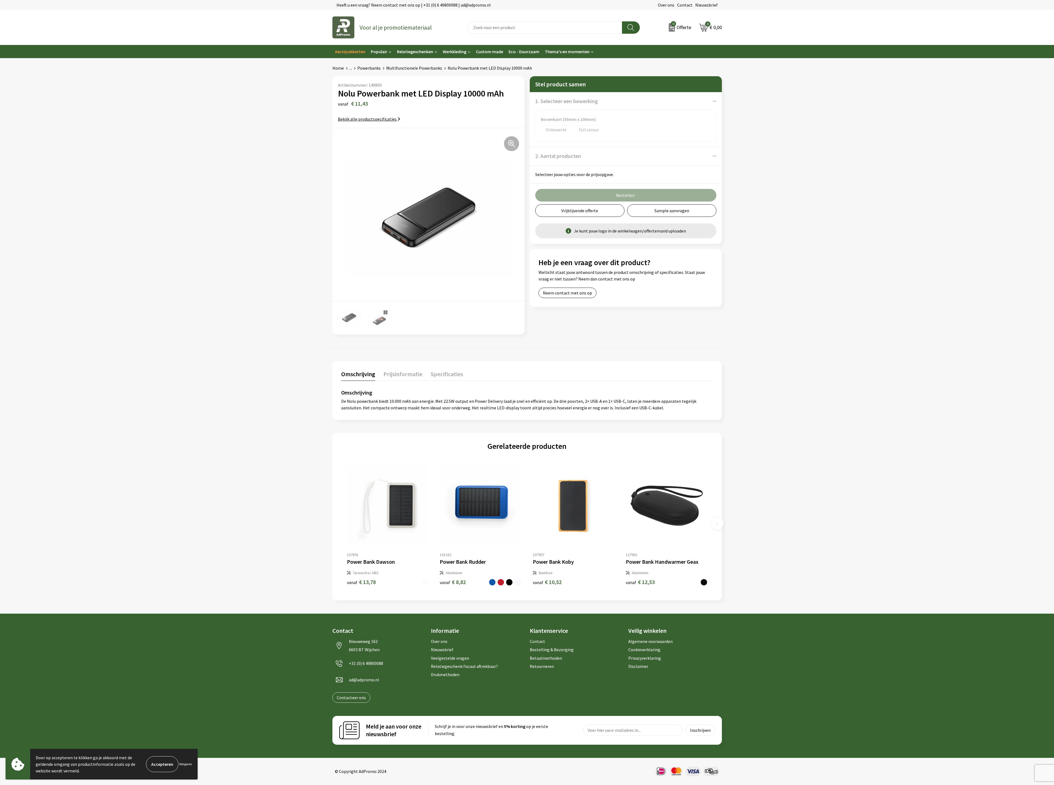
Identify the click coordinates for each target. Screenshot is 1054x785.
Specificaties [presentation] (447, 374)
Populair (379, 51)
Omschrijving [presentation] (358, 374)
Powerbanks (369, 68)
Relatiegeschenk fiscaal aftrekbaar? (464, 666)
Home (338, 68)
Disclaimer (638, 666)
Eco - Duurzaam (524, 51)
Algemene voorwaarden (650, 641)
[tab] (358, 375)
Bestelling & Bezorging (552, 649)
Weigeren (185, 764)
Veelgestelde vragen (450, 658)
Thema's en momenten (567, 51)
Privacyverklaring (644, 658)
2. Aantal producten (558, 155)
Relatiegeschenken (415, 51)
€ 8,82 (453, 582)
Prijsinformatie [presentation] (402, 374)
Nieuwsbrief (706, 5)
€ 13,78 (361, 582)
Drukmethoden (445, 674)
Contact (685, 5)
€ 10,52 (547, 582)
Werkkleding (454, 51)
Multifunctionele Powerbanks (414, 68)
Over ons (666, 5)
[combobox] (544, 27)
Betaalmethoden (546, 658)
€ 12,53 (640, 582)
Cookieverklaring (644, 649)
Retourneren (542, 666)
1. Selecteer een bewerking (566, 101)
